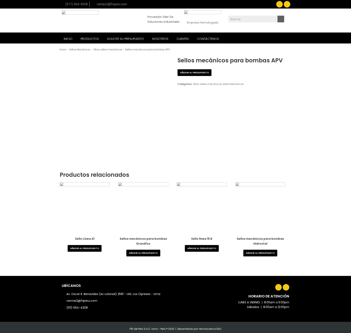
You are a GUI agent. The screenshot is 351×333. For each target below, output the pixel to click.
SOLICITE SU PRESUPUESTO (125, 39)
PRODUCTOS (90, 39)
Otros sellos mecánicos (107, 49)
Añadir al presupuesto (194, 72)
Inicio (63, 49)
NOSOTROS (160, 39)
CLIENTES (183, 39)
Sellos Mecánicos (79, 49)
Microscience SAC (210, 329)
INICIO (68, 39)
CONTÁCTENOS (208, 39)
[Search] (280, 19)
